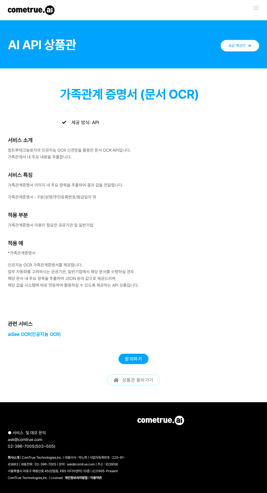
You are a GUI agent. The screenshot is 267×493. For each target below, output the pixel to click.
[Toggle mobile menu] (256, 8)
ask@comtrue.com (25, 439)
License (56, 478)
